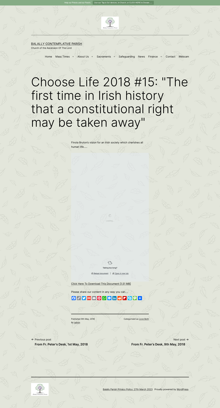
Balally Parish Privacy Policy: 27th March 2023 (128, 389)
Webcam (184, 56)
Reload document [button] (100, 273)
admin (77, 322)
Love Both (144, 319)
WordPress (182, 389)
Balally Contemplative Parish (56, 44)
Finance (153, 56)
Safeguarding (127, 56)
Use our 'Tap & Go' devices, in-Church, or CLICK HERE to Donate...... (123, 3)
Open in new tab (121, 273)
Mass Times (62, 56)
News (141, 56)
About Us (83, 56)
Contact (170, 56)
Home (48, 56)
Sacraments (104, 56)
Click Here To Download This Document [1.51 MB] (101, 283)
